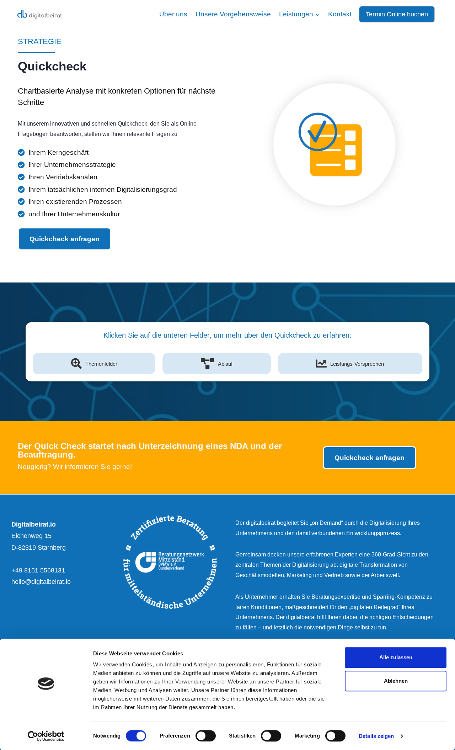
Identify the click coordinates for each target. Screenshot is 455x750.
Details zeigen (376, 736)
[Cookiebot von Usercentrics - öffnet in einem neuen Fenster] (46, 736)
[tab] (94, 363)
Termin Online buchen (397, 14)
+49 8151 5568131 (38, 570)
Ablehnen (396, 681)
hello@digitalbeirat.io (41, 581)
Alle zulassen (395, 657)
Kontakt (340, 14)
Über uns (173, 14)
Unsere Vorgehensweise (233, 14)
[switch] (206, 735)
